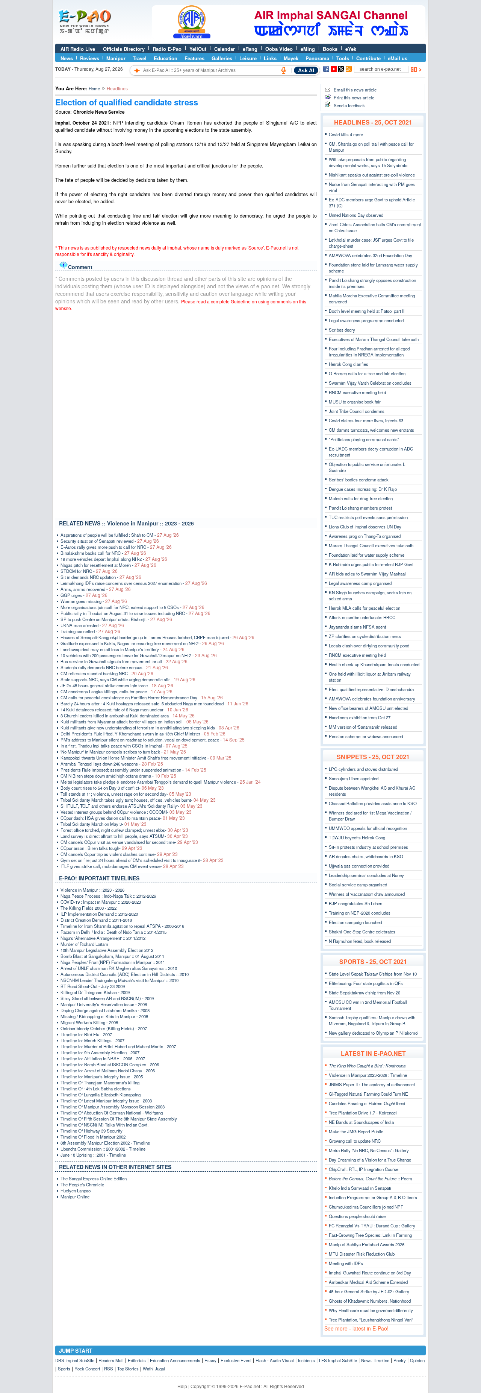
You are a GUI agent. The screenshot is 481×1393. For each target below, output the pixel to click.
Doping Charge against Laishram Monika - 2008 (105, 1010)
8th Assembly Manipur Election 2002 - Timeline (105, 1143)
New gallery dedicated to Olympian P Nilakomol (374, 1033)
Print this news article (354, 97)
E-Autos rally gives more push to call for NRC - (116, 547)
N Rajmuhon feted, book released (360, 941)
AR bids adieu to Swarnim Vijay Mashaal (367, 574)
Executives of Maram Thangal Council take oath (374, 339)
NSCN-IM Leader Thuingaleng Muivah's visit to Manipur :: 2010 (119, 980)
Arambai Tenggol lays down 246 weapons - (112, 764)
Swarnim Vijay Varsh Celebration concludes (370, 383)
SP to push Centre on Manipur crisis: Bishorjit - (116, 619)
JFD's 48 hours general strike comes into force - (117, 685)
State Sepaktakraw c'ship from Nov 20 (364, 993)
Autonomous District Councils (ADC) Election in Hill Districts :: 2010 (125, 974)
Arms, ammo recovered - (96, 589)
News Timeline (375, 1360)
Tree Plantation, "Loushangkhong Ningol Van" (371, 1320)
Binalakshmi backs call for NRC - (103, 553)
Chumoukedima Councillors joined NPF (366, 1207)
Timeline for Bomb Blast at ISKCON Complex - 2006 (110, 1064)
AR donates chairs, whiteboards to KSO (366, 856)
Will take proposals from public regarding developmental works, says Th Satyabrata (368, 162)
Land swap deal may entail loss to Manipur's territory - (123, 649)
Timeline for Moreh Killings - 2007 (92, 1040)
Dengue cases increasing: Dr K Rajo (363, 489)
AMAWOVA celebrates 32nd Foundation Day (370, 255)
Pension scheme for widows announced (366, 736)
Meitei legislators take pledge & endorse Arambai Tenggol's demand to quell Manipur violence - (161, 782)
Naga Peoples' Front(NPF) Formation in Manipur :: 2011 (113, 962)
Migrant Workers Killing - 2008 (89, 1022)
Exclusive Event (236, 1360)
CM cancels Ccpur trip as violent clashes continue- (119, 854)
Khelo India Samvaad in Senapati (360, 1188)
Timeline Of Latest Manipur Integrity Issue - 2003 (106, 1101)
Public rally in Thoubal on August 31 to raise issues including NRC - (135, 613)
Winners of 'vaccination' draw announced (367, 894)
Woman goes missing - (94, 601)
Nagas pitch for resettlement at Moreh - (108, 565)
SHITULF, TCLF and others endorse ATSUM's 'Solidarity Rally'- (132, 806)
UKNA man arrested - (92, 625)
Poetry (399, 1360)
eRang (250, 48)
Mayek (291, 58)
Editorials (137, 1360)
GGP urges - (84, 595)
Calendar (224, 48)
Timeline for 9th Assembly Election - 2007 (100, 1052)
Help (182, 1386)
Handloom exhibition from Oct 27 (359, 717)
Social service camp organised (358, 884)
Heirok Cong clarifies (348, 364)
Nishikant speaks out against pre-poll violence (372, 175)
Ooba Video (279, 48)
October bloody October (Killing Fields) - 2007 (104, 1028)
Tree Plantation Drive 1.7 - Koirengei (363, 1113)
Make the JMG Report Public (356, 1131)
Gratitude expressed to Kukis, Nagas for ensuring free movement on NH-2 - (142, 643)
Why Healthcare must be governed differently (371, 1310)
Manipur (116, 58)
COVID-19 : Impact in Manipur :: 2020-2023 (101, 902)
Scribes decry (342, 330)
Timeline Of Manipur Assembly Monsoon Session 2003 (113, 1107)
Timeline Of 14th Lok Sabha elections (96, 1088)
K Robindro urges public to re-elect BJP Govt (371, 564)
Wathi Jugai (154, 1369)
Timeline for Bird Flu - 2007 (86, 1034)
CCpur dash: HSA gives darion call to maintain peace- (123, 818)
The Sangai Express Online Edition (94, 1178)
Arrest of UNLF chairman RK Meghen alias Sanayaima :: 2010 (119, 968)
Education (165, 58)
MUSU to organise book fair (355, 402)
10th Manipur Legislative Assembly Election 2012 (107, 950)
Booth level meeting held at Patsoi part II (366, 311)
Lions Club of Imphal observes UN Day (365, 527)
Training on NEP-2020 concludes (359, 913)
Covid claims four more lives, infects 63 (366, 420)
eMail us (397, 58)
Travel (140, 58)
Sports (64, 1369)
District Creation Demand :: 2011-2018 (96, 920)
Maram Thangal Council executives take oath (371, 545)
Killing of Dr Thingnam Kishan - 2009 (95, 992)
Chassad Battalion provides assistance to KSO (373, 803)
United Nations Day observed (356, 215)
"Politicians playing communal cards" (364, 439)
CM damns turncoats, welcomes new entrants (371, 430)
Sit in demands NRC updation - (101, 577)
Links (270, 58)
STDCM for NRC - (89, 571)
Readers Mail (111, 1360)
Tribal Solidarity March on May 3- (104, 824)
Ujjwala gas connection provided (359, 866)
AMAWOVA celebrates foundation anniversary (372, 699)
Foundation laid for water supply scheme (366, 555)
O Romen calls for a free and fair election (367, 373)
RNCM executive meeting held (357, 392)
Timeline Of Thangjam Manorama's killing (100, 1082)
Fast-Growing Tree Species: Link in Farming (370, 1235)
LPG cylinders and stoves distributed (363, 769)
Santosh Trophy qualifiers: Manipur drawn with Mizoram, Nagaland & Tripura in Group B (372, 1020)
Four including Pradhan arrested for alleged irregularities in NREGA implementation (369, 352)
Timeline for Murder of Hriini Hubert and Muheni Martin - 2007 (118, 1046)
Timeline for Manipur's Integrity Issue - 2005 (102, 1076)
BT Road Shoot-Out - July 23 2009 (93, 986)
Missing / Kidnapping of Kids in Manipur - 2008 (104, 1016)
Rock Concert (87, 1369)
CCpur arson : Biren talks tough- (101, 848)
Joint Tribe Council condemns (356, 411)
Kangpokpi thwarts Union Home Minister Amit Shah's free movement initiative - (146, 758)
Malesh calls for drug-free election (361, 498)
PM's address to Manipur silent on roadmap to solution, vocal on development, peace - (153, 740)
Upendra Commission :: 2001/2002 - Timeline (103, 1149)
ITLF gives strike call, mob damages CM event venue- (122, 866)
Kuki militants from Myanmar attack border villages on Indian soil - (135, 722)
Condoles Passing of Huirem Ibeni (367, 1103)
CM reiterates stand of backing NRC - (107, 673)
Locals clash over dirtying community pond (369, 645)
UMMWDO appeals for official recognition (368, 828)
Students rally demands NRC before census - (114, 667)
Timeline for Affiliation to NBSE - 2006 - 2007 (103, 1058)
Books (330, 48)
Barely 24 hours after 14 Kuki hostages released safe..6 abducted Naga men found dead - (154, 703)
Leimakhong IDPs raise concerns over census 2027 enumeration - (134, 583)
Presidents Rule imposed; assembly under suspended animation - (133, 770)
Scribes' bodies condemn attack (359, 480)
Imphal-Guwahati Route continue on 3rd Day (370, 1273)
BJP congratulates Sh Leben (355, 903)
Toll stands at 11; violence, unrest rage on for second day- (126, 794)
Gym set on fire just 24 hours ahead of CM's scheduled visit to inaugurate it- (142, 860)
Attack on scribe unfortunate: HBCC (362, 617)
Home (94, 88)
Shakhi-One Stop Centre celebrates (362, 932)
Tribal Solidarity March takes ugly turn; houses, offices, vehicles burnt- (138, 800)
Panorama (317, 58)
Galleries (222, 58)
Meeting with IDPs (346, 1263)
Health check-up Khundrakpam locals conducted (374, 664)
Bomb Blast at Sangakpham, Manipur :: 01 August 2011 (112, 956)
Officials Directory (124, 48)
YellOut (197, 48)
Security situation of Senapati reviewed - (110, 541)
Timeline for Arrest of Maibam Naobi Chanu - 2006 (108, 1070)
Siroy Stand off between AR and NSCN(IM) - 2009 (107, 998)
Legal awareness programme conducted (366, 320)
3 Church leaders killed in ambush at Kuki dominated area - (128, 715)
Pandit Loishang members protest (360, 508)
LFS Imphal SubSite (338, 1360)
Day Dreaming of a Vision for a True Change (370, 1160)
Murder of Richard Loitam (84, 944)
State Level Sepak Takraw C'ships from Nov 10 (373, 974)
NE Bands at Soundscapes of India (361, 1122)
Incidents (306, 1360)
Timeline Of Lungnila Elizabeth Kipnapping (101, 1095)
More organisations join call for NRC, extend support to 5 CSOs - (132, 607)
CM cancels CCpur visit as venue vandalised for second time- (129, 842)
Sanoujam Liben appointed (353, 778)
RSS (108, 1369)
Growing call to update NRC (355, 1141)
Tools (342, 58)
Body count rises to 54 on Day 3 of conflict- (112, 788)
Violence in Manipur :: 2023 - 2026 (92, 890)
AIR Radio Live (78, 48)
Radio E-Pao (167, 48)
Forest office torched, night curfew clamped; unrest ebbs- (124, 830)
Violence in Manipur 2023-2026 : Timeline (368, 1075)
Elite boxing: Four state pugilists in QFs (366, 983)
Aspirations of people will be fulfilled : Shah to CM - (120, 535)
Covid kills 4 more (346, 134)
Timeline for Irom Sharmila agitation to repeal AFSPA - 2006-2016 (122, 926)
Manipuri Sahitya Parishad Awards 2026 (366, 1244)
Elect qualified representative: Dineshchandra (371, 689)
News (67, 58)
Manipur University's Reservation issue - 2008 (104, 1004)
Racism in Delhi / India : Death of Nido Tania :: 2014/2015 (113, 932)
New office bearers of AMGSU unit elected (368, 708)
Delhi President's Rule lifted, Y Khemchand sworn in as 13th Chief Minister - (143, 734)
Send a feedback (349, 105)
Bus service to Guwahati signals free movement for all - (124, 661)
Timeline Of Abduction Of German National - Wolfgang (112, 1113)
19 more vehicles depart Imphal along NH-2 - (114, 559)
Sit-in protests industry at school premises (368, 847)
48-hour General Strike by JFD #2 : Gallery (369, 1291)
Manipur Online (75, 1197)
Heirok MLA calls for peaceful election (364, 608)
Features (194, 58)
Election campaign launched (355, 922)
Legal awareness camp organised (360, 583)
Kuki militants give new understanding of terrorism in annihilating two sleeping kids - (150, 728)
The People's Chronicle (82, 1184)
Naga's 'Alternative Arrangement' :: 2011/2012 (103, 938)
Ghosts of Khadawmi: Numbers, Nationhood (370, 1301)
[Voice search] (283, 70)
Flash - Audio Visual (275, 1360)
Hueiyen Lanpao (76, 1190)
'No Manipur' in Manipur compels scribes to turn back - (123, 752)
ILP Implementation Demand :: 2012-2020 (99, 914)
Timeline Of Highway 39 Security (92, 1131)
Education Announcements (175, 1360)
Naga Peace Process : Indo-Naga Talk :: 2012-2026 (108, 896)
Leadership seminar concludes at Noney (366, 875)
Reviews (89, 58)
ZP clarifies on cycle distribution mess (365, 636)
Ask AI (306, 70)
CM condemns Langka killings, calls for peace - (116, 691)
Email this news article (355, 90)
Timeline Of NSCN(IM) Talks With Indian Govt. (104, 1125)
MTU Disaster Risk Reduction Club (362, 1254)
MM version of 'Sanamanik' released (363, 727)
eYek (350, 48)
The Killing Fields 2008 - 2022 (88, 908)
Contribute (368, 58)
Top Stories (128, 1369)
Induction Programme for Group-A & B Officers (373, 1197)
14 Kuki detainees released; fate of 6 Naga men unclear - (124, 709)
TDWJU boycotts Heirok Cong (357, 837)
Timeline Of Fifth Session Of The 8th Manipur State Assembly (119, 1119)
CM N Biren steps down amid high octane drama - (118, 776)
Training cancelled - (90, 631)
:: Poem (370, 1178)
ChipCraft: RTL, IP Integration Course (363, 1169)
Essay (210, 1360)
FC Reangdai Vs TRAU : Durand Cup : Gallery (372, 1225)
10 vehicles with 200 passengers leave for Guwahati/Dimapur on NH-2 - (139, 655)
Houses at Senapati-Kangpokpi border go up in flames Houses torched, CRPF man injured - (157, 637)
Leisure (248, 58)
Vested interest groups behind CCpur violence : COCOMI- (126, 812)
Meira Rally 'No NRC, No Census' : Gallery (369, 1150)
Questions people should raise (357, 1216)
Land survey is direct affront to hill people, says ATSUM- (124, 836)
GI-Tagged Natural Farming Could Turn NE (368, 1094)
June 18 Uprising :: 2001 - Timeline (93, 1155)
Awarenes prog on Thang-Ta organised (365, 536)
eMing (308, 48)
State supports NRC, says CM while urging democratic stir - (128, 679)
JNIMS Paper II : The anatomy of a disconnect (372, 1084)
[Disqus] (186, 413)
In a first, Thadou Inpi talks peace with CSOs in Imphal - (124, 746)
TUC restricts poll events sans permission (368, 517)
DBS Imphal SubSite (74, 1360)
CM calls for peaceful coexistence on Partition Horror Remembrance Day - (142, 697)
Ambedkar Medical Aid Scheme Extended (368, 1282)
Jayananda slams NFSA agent (357, 627)
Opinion (417, 1360)
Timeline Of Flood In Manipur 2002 (93, 1137)
